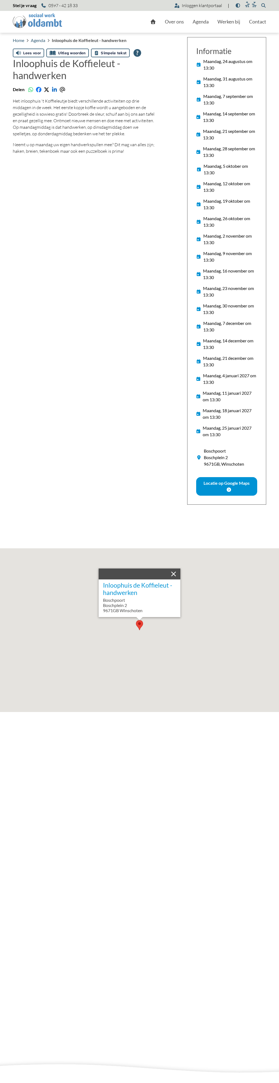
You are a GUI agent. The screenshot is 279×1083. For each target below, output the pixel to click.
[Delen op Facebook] (39, 89)
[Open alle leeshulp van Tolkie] (137, 53)
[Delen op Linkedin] (54, 89)
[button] (139, 625)
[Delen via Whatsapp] (31, 89)
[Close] (174, 574)
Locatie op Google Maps (227, 483)
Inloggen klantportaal (202, 5)
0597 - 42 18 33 (63, 5)
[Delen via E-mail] (62, 89)
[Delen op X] (46, 89)
